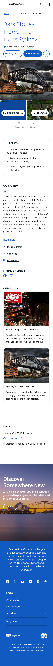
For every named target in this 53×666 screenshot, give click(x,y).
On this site (12, 600)
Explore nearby (15, 113)
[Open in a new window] (26, 309)
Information (13, 606)
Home (6, 14)
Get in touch (13, 261)
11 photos (42, 113)
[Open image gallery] (26, 80)
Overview (19, 127)
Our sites (11, 613)
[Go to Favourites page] (48, 4)
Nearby (34, 127)
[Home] (16, 4)
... (14, 14)
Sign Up (10, 507)
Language (11, 621)
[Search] (41, 5)
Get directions (11, 438)
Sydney (10, 593)
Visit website (32, 54)
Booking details (13, 54)
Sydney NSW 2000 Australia (21, 47)
